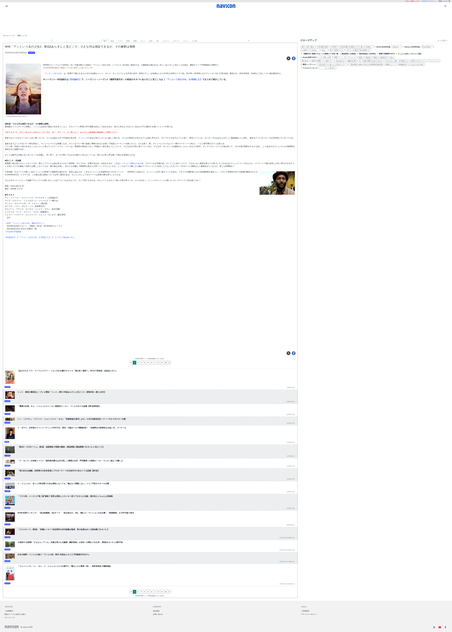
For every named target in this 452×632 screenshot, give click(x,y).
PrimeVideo (427, 47)
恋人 (391, 57)
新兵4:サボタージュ (418, 61)
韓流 (112, 41)
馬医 (335, 57)
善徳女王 (383, 57)
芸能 (135, 41)
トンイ (353, 57)
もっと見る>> (327, 68)
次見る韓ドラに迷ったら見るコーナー (332, 64)
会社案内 (156, 611)
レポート (166, 41)
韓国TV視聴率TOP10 (387, 54)
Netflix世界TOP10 (310, 57)
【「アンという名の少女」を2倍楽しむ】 (182, 79)
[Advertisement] (226, 21)
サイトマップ (10, 617)
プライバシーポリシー (309, 614)
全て (105, 41)
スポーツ (176, 41)
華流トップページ (309, 64)
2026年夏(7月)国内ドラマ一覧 (351, 47)
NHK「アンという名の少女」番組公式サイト (26, 223)
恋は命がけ (340, 61)
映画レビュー (391, 64)
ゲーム (185, 41)
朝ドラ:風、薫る (308, 47)
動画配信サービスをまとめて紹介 (411, 64)
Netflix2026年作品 (383, 47)
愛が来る (305, 61)
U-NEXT (305, 50)
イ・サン (344, 57)
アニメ (142, 41)
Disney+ (396, 47)
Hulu (324, 50)
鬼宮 (360, 57)
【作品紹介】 (75, 79)
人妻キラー (329, 61)
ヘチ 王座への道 (325, 57)
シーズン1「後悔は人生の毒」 (132, 163)
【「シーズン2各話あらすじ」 (64, 237)
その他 (194, 41)
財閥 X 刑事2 (316, 61)
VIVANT (334, 47)
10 (165, 363)
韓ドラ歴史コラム (336, 50)
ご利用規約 (305, 611)
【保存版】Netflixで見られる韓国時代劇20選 (366, 64)
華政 (375, 57)
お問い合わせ (158, 614)
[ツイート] (288, 58)
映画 (128, 41)
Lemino (314, 50)
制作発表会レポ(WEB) (367, 54)
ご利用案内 (9, 611)
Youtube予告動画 (14, 232)
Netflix (369, 47)
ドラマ (120, 41)
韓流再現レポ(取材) (349, 54)
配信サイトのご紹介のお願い (15, 614)
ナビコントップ (8, 35)
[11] (169, 363)
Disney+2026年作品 (412, 47)
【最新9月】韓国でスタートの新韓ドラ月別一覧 (320, 54)
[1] (131, 363)
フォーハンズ (434, 61)
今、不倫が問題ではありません (370, 61)
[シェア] (294, 58)
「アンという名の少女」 (53, 73)
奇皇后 (367, 57)
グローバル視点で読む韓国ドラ (358, 50)
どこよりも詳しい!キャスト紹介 (410, 54)
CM (157, 41)
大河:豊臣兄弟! (322, 47)
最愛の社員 (352, 61)
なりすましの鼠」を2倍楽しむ (396, 61)
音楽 (150, 41)
